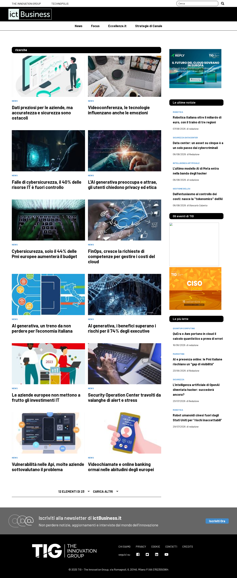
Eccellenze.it (117, 26)
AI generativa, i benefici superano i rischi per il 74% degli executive (122, 328)
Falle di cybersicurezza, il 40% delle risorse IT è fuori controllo (46, 184)
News (78, 26)
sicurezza (178, 379)
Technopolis (60, 3)
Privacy (141, 546)
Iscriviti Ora (217, 521)
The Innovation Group (26, 3)
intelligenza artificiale (186, 163)
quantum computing (184, 328)
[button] (222, 3)
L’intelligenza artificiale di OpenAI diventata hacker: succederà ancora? (196, 389)
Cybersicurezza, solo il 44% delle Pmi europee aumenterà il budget (44, 254)
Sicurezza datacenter (185, 137)
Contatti (171, 546)
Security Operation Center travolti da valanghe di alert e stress (124, 397)
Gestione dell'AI (181, 188)
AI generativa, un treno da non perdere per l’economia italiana (42, 328)
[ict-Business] (30, 14)
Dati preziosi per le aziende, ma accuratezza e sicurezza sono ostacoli (42, 112)
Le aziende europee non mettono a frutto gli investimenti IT (46, 397)
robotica (178, 112)
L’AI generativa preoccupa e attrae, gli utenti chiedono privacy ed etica (122, 184)
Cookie (155, 546)
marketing (178, 354)
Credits (187, 546)
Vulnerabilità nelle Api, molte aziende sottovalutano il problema (48, 467)
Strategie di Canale (148, 26)
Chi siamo (124, 546)
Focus (95, 26)
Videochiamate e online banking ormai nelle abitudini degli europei (121, 467)
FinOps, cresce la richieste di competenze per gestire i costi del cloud (121, 256)
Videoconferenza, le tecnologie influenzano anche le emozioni (119, 110)
